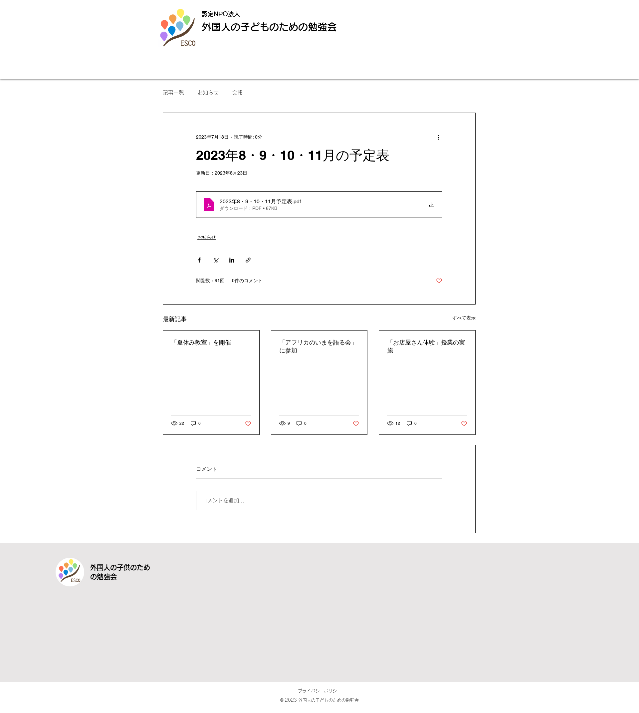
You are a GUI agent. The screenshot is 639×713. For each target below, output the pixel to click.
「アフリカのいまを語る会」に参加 (318, 346)
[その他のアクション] (438, 137)
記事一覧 (173, 92)
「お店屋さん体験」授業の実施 (426, 346)
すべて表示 (464, 318)
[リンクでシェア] (248, 260)
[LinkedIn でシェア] (232, 260)
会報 (237, 92)
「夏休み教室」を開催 (201, 342)
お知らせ (208, 92)
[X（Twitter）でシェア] (215, 260)
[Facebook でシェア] (199, 260)
